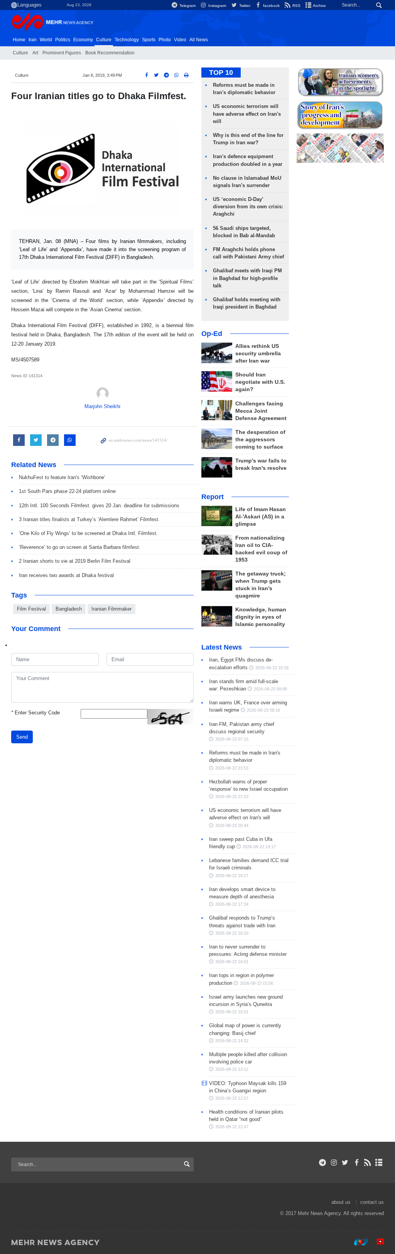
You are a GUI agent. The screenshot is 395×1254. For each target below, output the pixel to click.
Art (35, 53)
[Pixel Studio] (376, 1242)
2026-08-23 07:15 (231, 739)
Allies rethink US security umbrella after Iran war (258, 353)
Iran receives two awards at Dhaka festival (66, 575)
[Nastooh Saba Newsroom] (357, 1242)
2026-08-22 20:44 (231, 825)
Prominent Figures (61, 53)
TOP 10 (221, 72)
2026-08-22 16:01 (231, 961)
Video (180, 39)
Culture (103, 39)
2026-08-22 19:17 (259, 846)
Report (212, 497)
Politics (62, 39)
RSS (295, 5)
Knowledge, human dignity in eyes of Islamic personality (260, 617)
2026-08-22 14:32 (231, 1040)
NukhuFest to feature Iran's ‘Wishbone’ (62, 477)
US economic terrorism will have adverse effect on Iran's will (247, 113)
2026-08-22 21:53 (231, 796)
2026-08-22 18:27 (231, 875)
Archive (319, 5)
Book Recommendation (110, 53)
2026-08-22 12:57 (231, 1098)
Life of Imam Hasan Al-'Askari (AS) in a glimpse (260, 516)
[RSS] (368, 1162)
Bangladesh (69, 609)
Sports (148, 39)
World (46, 39)
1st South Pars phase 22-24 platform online (67, 491)
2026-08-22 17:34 (231, 904)
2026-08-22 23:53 (231, 768)
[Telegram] (322, 1162)
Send (22, 737)
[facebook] (356, 1162)
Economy (83, 39)
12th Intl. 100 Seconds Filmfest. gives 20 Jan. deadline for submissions (99, 505)
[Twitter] (345, 1162)
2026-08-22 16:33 (231, 933)
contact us (372, 1202)
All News (198, 39)
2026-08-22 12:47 (231, 1126)
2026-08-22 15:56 (256, 983)
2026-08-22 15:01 (231, 1011)
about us (341, 1202)
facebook (271, 5)
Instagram (216, 5)
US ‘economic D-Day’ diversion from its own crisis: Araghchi (248, 206)
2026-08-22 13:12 (231, 1069)
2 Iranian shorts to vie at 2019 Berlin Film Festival (74, 561)
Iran (33, 39)
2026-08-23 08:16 (263, 710)
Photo (165, 39)
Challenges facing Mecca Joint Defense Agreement (261, 411)
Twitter (244, 5)
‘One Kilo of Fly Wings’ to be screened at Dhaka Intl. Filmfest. (88, 533)
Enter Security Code (35, 713)
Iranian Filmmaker (111, 609)
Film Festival (31, 609)
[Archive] (379, 1162)
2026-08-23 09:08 (270, 689)
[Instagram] (334, 1162)
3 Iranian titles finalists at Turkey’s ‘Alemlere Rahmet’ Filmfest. (89, 519)
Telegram (187, 5)
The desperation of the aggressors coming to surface (260, 439)
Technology (127, 39)
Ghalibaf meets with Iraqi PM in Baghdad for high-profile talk (247, 278)
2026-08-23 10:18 (272, 667)
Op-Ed (211, 334)
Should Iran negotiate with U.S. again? (260, 382)
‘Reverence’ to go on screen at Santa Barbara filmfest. (79, 547)
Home (19, 39)
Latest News (221, 647)
